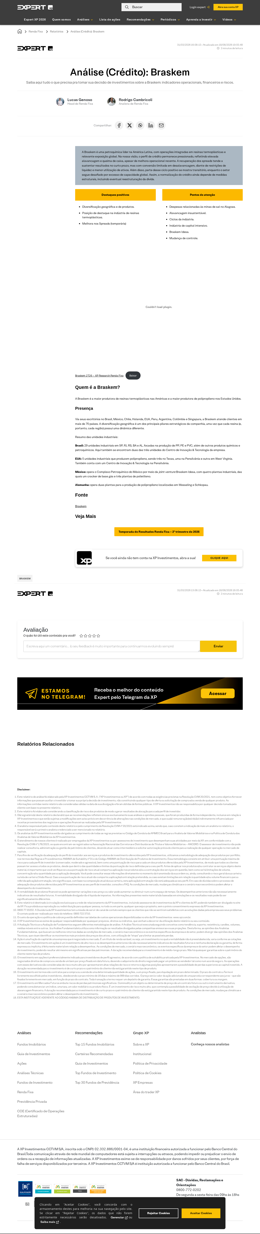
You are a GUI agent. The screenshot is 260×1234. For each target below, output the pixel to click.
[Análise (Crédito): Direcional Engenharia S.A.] (101, 763)
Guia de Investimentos (33, 1054)
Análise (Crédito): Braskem (87, 31)
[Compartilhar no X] (129, 125)
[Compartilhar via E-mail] (161, 125)
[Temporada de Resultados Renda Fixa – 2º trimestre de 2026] (150, 763)
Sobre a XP (141, 1044)
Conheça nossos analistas (210, 1044)
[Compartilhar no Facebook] (119, 125)
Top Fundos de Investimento (95, 1073)
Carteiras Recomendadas (94, 1054)
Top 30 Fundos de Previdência (97, 1082)
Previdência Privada (32, 1102)
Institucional (142, 1054)
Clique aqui (219, 557)
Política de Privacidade (150, 1063)
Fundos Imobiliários (31, 1044)
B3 (27, 1204)
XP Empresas (143, 1082)
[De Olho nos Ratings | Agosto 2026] (77, 763)
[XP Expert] (35, 7)
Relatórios (56, 31)
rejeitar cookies (158, 1213)
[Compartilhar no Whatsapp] (140, 125)
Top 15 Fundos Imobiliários (94, 1044)
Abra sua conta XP (228, 7)
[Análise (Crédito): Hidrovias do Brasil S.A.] (223, 763)
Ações (22, 1063)
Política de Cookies (147, 1073)
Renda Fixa (36, 31)
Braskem (81, 506)
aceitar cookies (201, 1213)
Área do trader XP (146, 1092)
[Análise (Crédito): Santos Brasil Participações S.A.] (247, 763)
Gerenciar (117, 1217)
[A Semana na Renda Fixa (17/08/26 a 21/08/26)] (28, 763)
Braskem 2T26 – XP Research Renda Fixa (99, 375)
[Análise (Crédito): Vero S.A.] (125, 763)
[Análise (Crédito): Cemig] (199, 763)
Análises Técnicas (30, 1073)
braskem (24, 578)
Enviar (218, 646)
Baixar (133, 375)
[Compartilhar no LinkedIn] (150, 125)
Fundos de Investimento (34, 1082)
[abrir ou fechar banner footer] (249, 1213)
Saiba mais (47, 1222)
